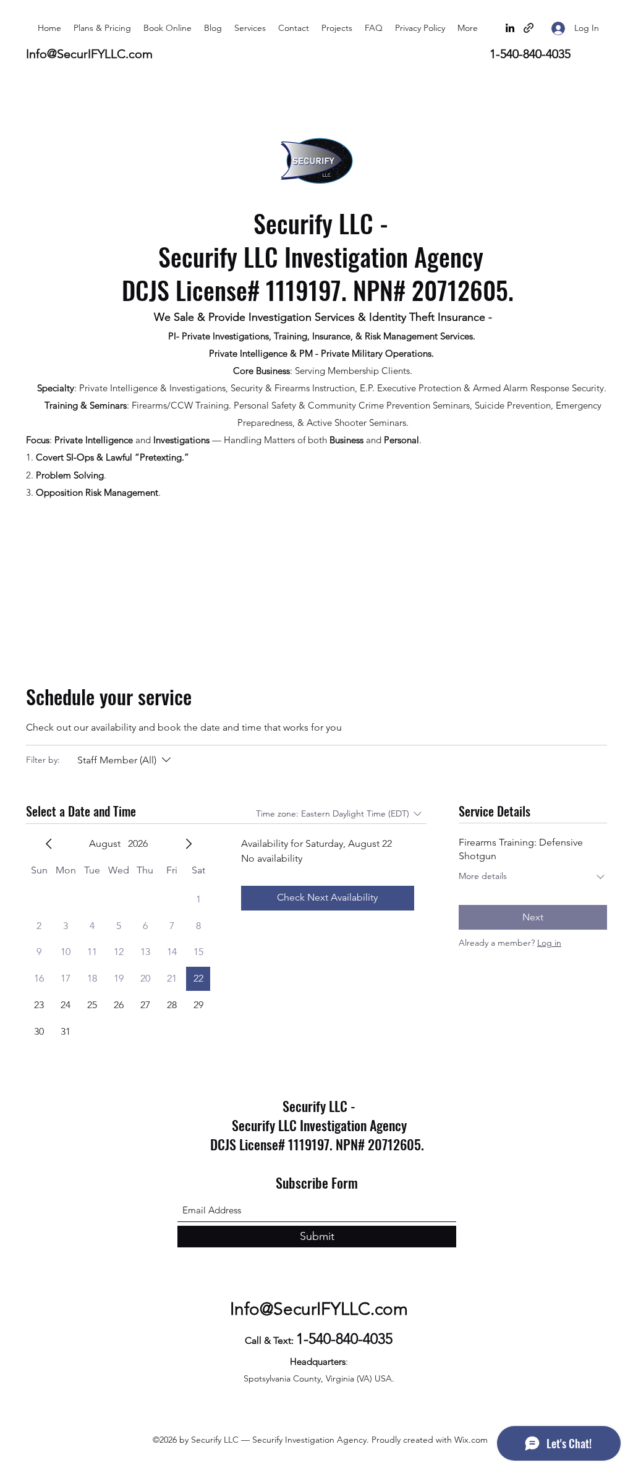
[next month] (188, 843)
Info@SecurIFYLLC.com (89, 53)
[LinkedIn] (510, 28)
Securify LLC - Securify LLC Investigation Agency (320, 240)
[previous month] (48, 843)
